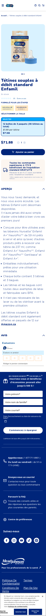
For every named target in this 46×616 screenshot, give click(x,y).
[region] (23, 604)
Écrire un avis (21, 98)
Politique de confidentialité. (18, 606)
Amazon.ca (8, 324)
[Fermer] (42, 596)
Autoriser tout (21, 612)
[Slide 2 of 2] (23, 74)
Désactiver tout (35, 612)
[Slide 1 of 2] (22, 74)
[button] (2, 5)
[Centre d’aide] (35, 5)
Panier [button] (43, 5)
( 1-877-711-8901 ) (31, 457)
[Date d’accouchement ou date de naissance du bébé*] (5, 421)
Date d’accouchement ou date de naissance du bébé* (22, 417)
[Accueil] (9, 5)
